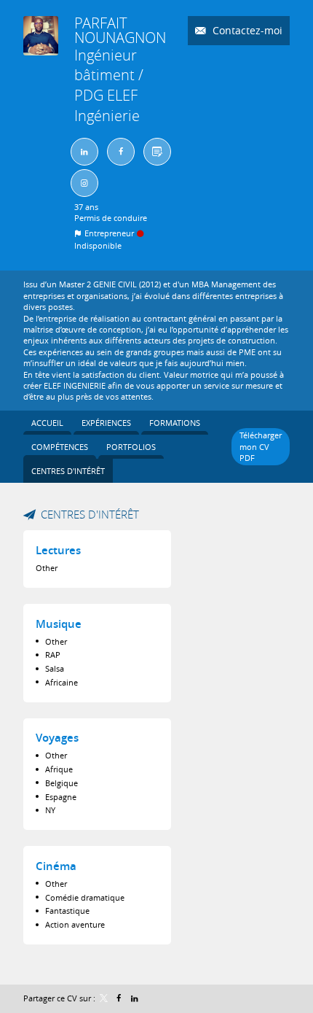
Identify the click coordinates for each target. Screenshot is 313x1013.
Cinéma (56, 866)
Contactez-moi (246, 30)
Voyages (57, 737)
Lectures (58, 550)
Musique (59, 624)
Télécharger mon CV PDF (260, 446)
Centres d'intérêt (90, 514)
